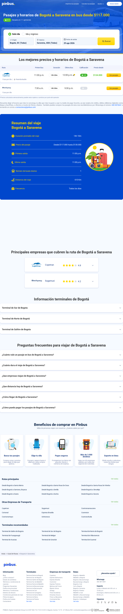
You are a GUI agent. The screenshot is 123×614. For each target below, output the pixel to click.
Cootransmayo (7, 517)
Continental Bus (55, 599)
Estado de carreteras (9, 580)
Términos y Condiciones (10, 590)
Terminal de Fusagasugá (11, 535)
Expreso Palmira (55, 584)
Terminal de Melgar (49, 535)
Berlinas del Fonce (56, 586)
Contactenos (7, 601)
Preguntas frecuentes (10, 586)
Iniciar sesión (114, 4)
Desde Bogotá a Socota (90, 494)
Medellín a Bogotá (79, 577)
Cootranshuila (86, 517)
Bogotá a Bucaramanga (81, 580)
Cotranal (5, 513)
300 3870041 (117, 105)
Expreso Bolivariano (56, 577)
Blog (4, 575)
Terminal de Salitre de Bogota (13, 531)
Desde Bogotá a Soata (10, 494)
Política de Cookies (9, 599)
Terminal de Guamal (88, 540)
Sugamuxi (45, 508)
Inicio (3, 554)
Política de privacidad (10, 588)
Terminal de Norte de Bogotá (91, 531)
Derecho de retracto (9, 593)
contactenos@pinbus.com (26, 107)
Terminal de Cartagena (33, 593)
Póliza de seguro (8, 597)
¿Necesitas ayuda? (108, 573)
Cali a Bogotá (77, 586)
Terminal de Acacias (9, 540)
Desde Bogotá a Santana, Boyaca (14, 490)
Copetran (5, 508)
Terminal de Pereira (32, 599)
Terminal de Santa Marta (34, 595)
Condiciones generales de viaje (13, 595)
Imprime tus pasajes (72, 4)
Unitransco (46, 517)
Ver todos (114, 479)
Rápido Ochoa (54, 588)
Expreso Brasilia (48, 513)
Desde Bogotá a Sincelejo (90, 490)
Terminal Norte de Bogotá (34, 575)
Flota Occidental (55, 593)
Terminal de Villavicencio (90, 535)
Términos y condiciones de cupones (11, 583)
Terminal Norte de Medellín (35, 584)
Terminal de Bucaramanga (34, 586)
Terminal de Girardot (49, 540)
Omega (52, 590)
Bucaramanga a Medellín (81, 597)
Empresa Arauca (55, 595)
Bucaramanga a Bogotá (81, 582)
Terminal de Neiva (32, 597)
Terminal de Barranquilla (34, 588)
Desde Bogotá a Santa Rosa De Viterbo (95, 485)
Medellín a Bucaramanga (81, 595)
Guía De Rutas (13, 554)
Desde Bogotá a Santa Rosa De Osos (55, 485)
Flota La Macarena (56, 597)
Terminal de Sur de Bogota (51, 531)
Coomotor (85, 513)
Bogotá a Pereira (78, 590)
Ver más (29, 601)
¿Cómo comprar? (8, 577)
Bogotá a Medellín (79, 575)
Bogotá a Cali (77, 584)
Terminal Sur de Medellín (34, 582)
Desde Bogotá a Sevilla (50, 490)
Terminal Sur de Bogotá (33, 577)
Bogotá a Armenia (79, 588)
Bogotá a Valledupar (80, 599)
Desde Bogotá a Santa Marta (12, 485)
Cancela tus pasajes (88, 4)
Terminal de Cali (31, 590)
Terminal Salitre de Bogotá (34, 580)
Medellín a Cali (78, 593)
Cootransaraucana (88, 508)
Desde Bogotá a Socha (50, 494)
